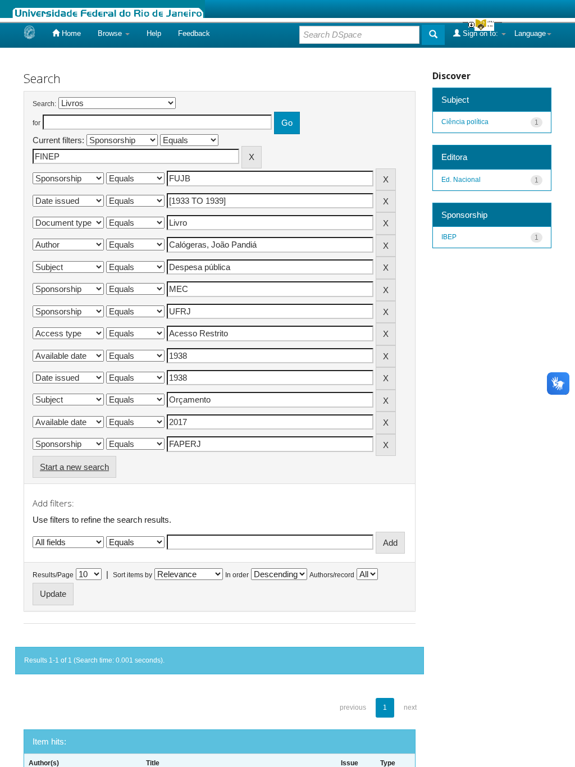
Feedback (194, 33)
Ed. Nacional (461, 180)
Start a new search (74, 467)
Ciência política (465, 122)
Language (530, 33)
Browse (111, 33)
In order (237, 575)
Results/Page (53, 575)
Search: (44, 104)
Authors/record (331, 575)
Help (154, 33)
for (36, 123)
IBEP (449, 237)
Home (70, 33)
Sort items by (132, 575)
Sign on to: (480, 33)
